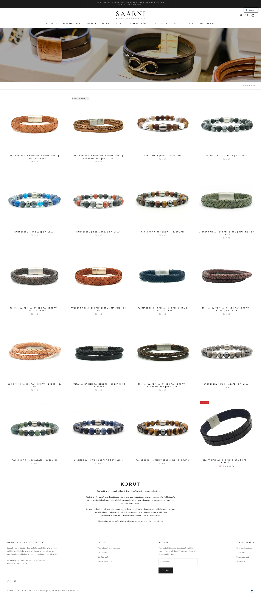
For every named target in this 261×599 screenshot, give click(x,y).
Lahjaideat (162, 24)
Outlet (178, 24)
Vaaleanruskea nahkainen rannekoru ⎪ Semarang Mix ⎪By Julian (99, 157)
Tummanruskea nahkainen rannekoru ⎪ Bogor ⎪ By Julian (226, 309)
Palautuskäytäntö (104, 561)
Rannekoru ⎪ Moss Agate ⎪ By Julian (34, 460)
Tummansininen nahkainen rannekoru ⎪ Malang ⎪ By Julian (162, 309)
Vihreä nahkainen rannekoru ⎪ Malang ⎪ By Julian (226, 233)
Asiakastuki (241, 561)
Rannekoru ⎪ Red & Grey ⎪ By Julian (98, 232)
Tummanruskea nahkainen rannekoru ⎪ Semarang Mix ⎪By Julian (162, 385)
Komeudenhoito (140, 24)
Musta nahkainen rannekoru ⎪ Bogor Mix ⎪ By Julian (98, 385)
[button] (251, 10)
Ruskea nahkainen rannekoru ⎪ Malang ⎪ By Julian (98, 309)
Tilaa (165, 570)
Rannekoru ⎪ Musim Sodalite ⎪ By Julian (98, 460)
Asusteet (91, 24)
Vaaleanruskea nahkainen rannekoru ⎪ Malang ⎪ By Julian (35, 157)
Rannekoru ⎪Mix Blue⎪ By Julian (34, 232)
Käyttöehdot (102, 557)
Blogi (191, 24)
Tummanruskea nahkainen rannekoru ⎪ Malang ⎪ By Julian (34, 309)
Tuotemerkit (207, 24)
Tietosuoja (240, 552)
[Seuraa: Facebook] (8, 581)
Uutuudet (51, 24)
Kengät (106, 24)
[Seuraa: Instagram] (15, 581)
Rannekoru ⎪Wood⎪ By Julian (162, 156)
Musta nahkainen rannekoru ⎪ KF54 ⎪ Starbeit (226, 461)
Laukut (120, 24)
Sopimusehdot (242, 557)
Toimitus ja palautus (244, 548)
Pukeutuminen (71, 24)
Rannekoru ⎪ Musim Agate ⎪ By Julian (226, 384)
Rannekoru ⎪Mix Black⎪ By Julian (226, 156)
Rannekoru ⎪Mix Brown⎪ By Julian (162, 232)
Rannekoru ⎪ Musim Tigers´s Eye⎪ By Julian (162, 460)
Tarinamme (102, 552)
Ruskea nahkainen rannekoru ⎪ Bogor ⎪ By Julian (34, 385)
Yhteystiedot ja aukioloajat (108, 548)
